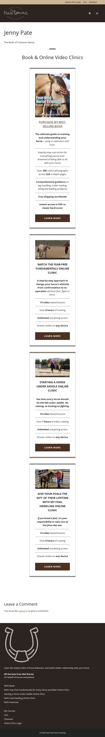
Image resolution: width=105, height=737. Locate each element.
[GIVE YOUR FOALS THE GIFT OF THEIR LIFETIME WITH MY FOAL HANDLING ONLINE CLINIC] (52, 520)
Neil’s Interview (11, 702)
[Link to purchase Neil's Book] (52, 148)
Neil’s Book (9, 685)
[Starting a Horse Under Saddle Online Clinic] (52, 405)
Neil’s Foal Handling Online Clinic (19, 698)
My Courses (9, 710)
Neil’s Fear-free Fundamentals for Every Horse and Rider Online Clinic (36, 689)
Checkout (8, 719)
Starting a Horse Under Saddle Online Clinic (24, 694)
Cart (6, 715)
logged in (23, 610)
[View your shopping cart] (89, 13)
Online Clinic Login (13, 723)
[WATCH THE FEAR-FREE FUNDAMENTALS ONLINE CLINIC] (52, 290)
